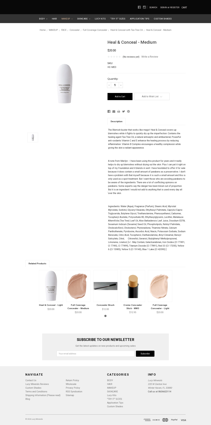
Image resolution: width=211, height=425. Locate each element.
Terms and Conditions (36, 391)
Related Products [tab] (37, 263)
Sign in (163, 7)
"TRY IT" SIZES (117, 18)
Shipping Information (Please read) (42, 395)
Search (153, 7)
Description (116, 121)
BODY (42, 18)
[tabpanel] (51, 290)
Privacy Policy (73, 387)
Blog (27, 399)
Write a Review (149, 56)
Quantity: (113, 78)
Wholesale (71, 384)
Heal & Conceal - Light (51, 305)
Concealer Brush (105, 305)
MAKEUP (66, 18)
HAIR (54, 18)
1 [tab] (105, 316)
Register (174, 7)
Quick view (51, 282)
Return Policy (72, 380)
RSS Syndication (74, 391)
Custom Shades (163, 18)
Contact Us (30, 380)
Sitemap (70, 395)
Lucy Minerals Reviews (37, 384)
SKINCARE (82, 18)
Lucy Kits (100, 18)
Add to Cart (51, 289)
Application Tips (139, 18)
